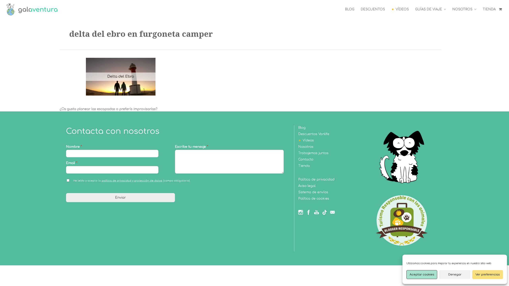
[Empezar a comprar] (501, 9)
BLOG (349, 9)
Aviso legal (307, 186)
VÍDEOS (402, 9)
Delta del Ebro (120, 76)
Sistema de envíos (313, 192)
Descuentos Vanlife (313, 134)
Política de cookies (313, 198)
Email (71, 163)
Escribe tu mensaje (191, 147)
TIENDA (489, 9)
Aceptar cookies (422, 274)
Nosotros (305, 147)
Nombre (74, 147)
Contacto (305, 159)
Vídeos (308, 140)
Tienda (304, 166)
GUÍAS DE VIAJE (428, 9)
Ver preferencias (487, 274)
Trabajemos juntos (313, 153)
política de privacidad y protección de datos (132, 180)
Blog (302, 127)
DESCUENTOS (373, 9)
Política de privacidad (316, 179)
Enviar (120, 197)
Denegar (454, 274)
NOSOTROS (462, 9)
